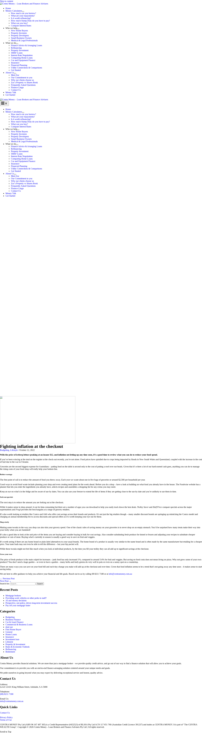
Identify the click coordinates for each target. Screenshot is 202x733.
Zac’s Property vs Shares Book (24, 82)
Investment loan (12, 639)
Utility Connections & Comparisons (26, 67)
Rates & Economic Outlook (17, 647)
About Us (9, 72)
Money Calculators (13, 11)
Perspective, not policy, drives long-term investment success (31, 603)
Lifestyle (14, 450)
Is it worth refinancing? (21, 18)
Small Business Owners (21, 38)
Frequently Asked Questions (23, 85)
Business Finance (13, 619)
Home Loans (11, 634)
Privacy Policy (6, 717)
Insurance (15, 63)
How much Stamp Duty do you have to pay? (30, 21)
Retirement (10, 652)
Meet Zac (15, 75)
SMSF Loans (17, 53)
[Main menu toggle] (4, 103)
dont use (9, 627)
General (8, 632)
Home (8, 8)
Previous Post (7, 578)
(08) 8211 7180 (6, 694)
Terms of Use (6, 720)
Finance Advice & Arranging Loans (26, 45)
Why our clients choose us (22, 80)
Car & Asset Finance (14, 622)
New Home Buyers (19, 30)
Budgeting (4, 450)
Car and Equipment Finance (23, 60)
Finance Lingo (17, 87)
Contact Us (16, 90)
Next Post (5, 581)
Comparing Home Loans (22, 58)
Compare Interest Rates (21, 25)
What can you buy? (19, 23)
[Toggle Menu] (23, 11)
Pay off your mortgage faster (17, 605)
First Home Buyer (13, 629)
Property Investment (19, 50)
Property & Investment (15, 644)
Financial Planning (19, 65)
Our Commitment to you (21, 77)
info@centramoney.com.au (120, 574)
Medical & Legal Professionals (24, 40)
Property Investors (19, 33)
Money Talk (10, 92)
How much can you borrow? (23, 13)
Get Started (16, 70)
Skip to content (6, 1)
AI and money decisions (16, 600)
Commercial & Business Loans (18, 624)
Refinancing (16, 48)
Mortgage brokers (13, 595)
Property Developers (20, 35)
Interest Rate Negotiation (22, 55)
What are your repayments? (23, 16)
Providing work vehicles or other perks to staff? (26, 598)
